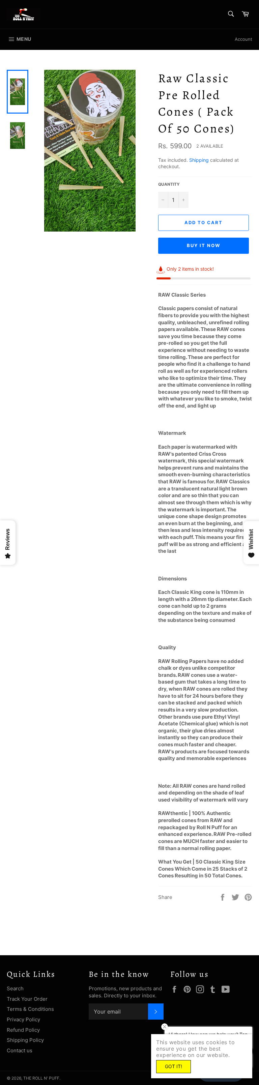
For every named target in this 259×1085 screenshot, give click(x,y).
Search (15, 988)
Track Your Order (27, 999)
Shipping (199, 160)
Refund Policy (23, 1030)
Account (243, 39)
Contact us (19, 1050)
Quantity (169, 184)
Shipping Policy (25, 1040)
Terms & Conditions (30, 1009)
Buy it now (203, 245)
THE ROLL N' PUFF (41, 1078)
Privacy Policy (23, 1019)
